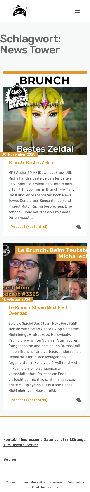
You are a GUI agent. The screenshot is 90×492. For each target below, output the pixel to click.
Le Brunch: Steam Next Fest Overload (38, 310)
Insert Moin (29, 482)
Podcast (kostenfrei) (29, 227)
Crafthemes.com (45, 487)
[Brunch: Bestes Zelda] (45, 113)
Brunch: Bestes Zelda (31, 163)
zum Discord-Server (20, 445)
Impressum (30, 439)
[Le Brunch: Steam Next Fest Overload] (45, 271)
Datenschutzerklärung (63, 439)
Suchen (10, 459)
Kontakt (10, 439)
